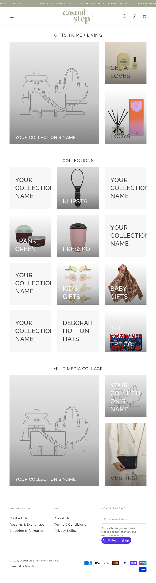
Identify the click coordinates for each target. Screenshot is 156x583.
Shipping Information (27, 530)
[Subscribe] (144, 519)
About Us (62, 518)
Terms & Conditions (70, 524)
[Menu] (12, 16)
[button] (125, 16)
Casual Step (27, 560)
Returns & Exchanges (27, 524)
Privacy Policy (65, 530)
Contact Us (19, 518)
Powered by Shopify (22, 566)
